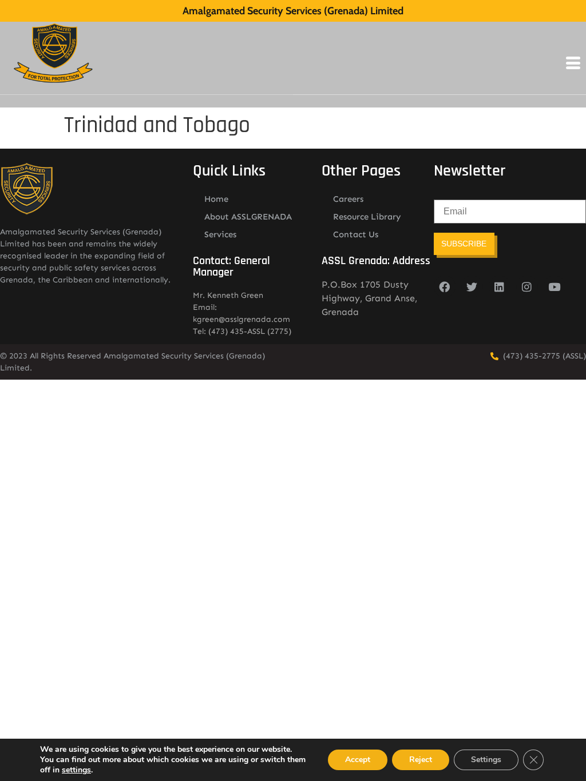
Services (220, 234)
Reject (420, 759)
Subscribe (463, 243)
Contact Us (355, 234)
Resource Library (367, 217)
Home (216, 199)
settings (76, 770)
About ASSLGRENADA (248, 217)
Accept (357, 759)
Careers (348, 199)
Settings (486, 759)
